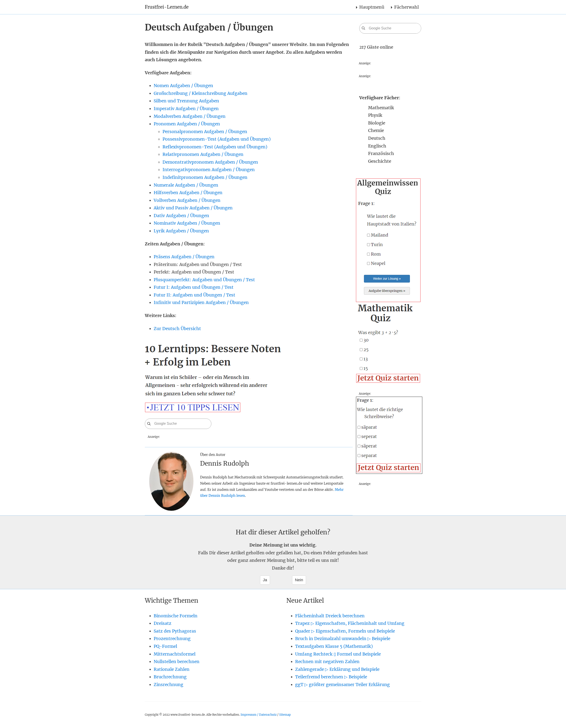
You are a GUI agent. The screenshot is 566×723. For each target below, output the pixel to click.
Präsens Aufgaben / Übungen (184, 256)
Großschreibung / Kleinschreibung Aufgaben (200, 93)
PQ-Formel (165, 646)
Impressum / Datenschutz (259, 714)
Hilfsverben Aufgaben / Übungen (188, 192)
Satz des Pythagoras (175, 631)
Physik (375, 115)
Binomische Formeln (175, 615)
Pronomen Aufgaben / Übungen (187, 123)
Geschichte (379, 161)
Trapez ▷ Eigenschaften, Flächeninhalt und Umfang (349, 623)
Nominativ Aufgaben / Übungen (187, 223)
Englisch (377, 146)
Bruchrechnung (170, 676)
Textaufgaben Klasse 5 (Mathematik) (334, 646)
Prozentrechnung (172, 638)
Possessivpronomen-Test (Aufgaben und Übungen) (217, 139)
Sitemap (285, 714)
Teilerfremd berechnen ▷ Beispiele (331, 676)
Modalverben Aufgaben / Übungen (190, 116)
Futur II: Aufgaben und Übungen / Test (194, 295)
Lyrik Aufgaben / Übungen (181, 230)
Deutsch (376, 138)
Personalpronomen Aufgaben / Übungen (205, 131)
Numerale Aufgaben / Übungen (186, 185)
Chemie (376, 130)
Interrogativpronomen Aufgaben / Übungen (209, 169)
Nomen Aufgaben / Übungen (183, 85)
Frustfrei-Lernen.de (167, 7)
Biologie (376, 123)
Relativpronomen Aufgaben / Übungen (203, 154)
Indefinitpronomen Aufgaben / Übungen (205, 177)
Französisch (381, 153)
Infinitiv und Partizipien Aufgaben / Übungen (201, 302)
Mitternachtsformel (174, 654)
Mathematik (381, 107)
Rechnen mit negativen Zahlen (327, 661)
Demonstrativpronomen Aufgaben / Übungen (210, 162)
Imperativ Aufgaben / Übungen (186, 108)
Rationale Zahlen (171, 669)
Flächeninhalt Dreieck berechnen (330, 615)
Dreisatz (162, 623)
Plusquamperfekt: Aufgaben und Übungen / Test (204, 279)
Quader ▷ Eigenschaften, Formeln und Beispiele (345, 631)
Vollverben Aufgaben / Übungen (187, 200)
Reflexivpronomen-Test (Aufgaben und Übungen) (215, 146)
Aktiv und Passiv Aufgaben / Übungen (193, 207)
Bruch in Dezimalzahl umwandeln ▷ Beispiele (342, 638)
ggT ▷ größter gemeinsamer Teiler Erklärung (342, 684)
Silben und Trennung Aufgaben (186, 100)
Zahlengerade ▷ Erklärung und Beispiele (337, 669)
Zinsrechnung (168, 684)
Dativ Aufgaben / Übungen (181, 215)
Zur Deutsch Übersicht (177, 328)
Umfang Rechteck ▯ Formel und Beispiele (338, 654)
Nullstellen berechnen (176, 661)
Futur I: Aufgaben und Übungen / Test (193, 287)
